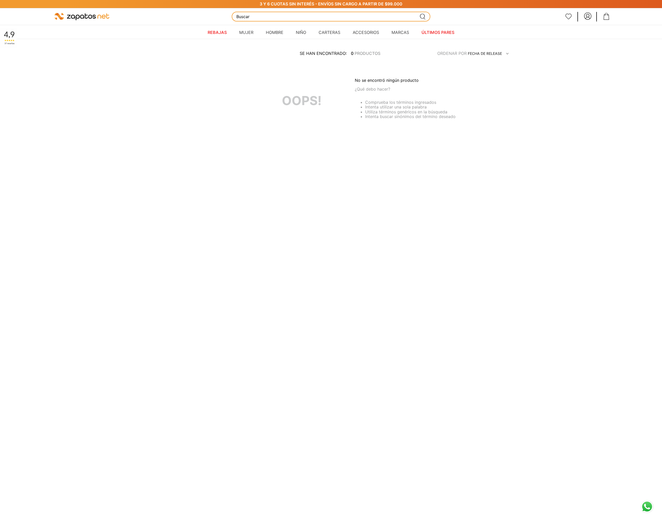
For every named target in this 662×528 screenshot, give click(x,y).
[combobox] (331, 16)
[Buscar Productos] (423, 16)
